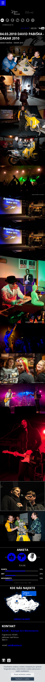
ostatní (32, 20)
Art (2, 574)
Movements (6, 578)
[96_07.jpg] (22, 241)
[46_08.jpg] (22, 289)
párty (12, 20)
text (32, 557)
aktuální (25, 28)
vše (2, 20)
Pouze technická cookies (22, 674)
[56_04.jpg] (22, 151)
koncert (7, 20)
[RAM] (22, 14)
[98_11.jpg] (22, 398)
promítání (27, 20)
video (21, 557)
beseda (22, 20)
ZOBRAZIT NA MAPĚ (22, 619)
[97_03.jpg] (22, 121)
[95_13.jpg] (22, 496)
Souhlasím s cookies (22, 679)
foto (11, 557)
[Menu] (3, 3)
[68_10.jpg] (22, 368)
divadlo (17, 20)
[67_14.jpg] (22, 526)
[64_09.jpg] (22, 338)
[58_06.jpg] (22, 211)
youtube (42, 28)
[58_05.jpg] (22, 181)
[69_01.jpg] (22, 61)
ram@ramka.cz (15, 645)
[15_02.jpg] (22, 91)
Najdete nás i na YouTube (9, 661)
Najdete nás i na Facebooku (3, 661)
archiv (34, 28)
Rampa (4, 569)
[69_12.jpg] (22, 447)
